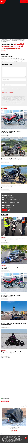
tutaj (14, 439)
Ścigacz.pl (2, 2)
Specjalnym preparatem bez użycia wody (11, 203)
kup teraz (14, 431)
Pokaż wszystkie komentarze (6, 56)
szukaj (23, 1)
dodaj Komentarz (7, 93)
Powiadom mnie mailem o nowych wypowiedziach (14, 89)
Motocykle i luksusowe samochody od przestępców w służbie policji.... (12, 47)
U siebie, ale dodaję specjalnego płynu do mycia (12, 200)
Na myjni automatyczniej (9, 205)
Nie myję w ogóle (7, 207)
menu (26, 1)
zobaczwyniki (9, 210)
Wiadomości (8, 39)
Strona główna (3, 39)
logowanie (21, 1)
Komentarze (6, 41)
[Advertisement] (14, 379)
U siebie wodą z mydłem (9, 197)
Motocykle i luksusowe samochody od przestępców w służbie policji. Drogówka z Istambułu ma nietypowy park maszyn (13, 40)
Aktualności (12, 39)
